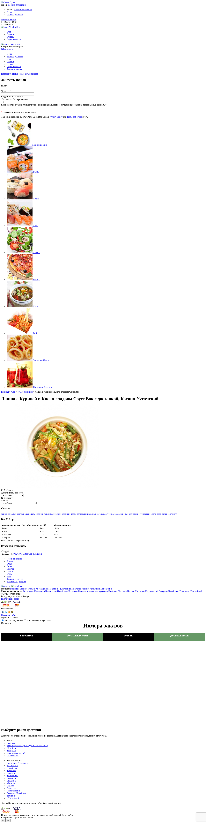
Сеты (9, 566)
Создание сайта (8, 615)
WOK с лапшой (25, 392)
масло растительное (160, 514)
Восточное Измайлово (34, 591)
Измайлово (62, 591)
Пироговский (152, 591)
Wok (13, 392)
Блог (9, 32)
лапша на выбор (9, 514)
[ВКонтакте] (3, 612)
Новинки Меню (14, 559)
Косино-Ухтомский (17, 5)
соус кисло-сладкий (114, 514)
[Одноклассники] (9, 612)
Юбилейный (196, 591)
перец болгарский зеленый (83, 514)
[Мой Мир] (12, 612)
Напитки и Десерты (16, 581)
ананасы (31, 514)
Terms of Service (74, 117)
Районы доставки (15, 14)
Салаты (10, 569)
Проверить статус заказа (12, 74)
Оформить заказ (8, 49)
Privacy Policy (56, 117)
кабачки (39, 514)
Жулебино (66, 589)
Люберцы (113, 591)
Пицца (10, 571)
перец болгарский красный (57, 514)
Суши (9, 564)
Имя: (4, 86)
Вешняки (15, 589)
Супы (9, 574)
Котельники (93, 591)
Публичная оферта (10, 599)
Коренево (73, 591)
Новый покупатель (14, 620)
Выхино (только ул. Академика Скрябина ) (40, 589)
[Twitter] (6, 612)
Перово (131, 591)
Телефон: (6, 91)
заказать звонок (8, 19)
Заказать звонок (14, 69)
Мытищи (122, 591)
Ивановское (51, 591)
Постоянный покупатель (39, 620)
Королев (82, 591)
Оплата (10, 34)
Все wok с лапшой (33, 554)
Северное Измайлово (169, 591)
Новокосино (106, 589)
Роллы (10, 561)
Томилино (185, 591)
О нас (9, 12)
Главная (5, 392)
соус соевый (144, 514)
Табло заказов (31, 74)
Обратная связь (14, 39)
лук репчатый (131, 514)
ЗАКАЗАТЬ (18, 554)
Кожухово (76, 589)
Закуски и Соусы (15, 579)
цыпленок (22, 514)
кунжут (173, 514)
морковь (101, 514)
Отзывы (10, 37)
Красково (103, 591)
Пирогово (140, 591)
